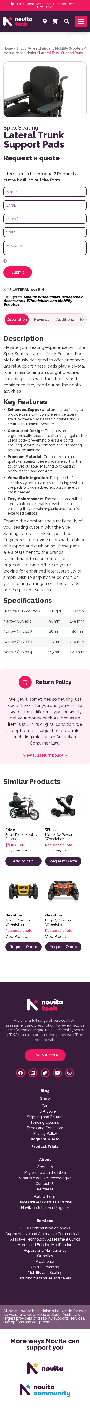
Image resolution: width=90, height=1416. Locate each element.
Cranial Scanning (45, 1267)
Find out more (45, 1055)
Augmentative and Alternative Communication (45, 1234)
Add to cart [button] (23, 861)
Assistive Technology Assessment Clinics (45, 1239)
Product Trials (45, 1147)
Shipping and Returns (45, 1117)
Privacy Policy (45, 1134)
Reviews (41, 319)
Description (16, 319)
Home (8, 48)
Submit (17, 272)
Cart (45, 1106)
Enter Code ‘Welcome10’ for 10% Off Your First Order (48, 5)
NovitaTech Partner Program (45, 1208)
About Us (45, 1167)
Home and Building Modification (45, 1245)
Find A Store (45, 1111)
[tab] (17, 319)
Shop (20, 48)
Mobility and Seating (45, 1273)
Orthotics (45, 1256)
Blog (45, 1091)
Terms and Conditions (45, 1128)
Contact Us (45, 1184)
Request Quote (63, 861)
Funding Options (45, 1122)
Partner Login (45, 1197)
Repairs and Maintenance (45, 1250)
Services (45, 1221)
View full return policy (43, 755)
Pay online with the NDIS (45, 1172)
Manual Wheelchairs (19, 52)
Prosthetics (45, 1261)
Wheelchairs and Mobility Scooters (55, 48)
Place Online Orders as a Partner (45, 1202)
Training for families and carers (45, 1278)
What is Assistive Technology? (45, 1178)
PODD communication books (45, 1228)
